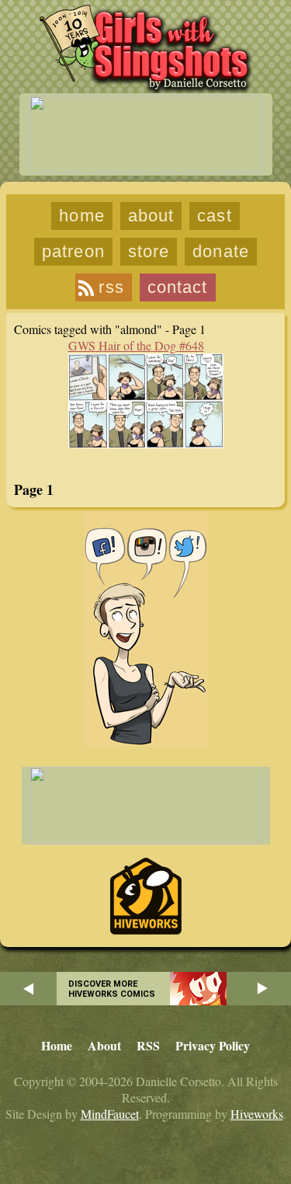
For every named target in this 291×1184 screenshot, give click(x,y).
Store (149, 251)
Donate (220, 251)
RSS (111, 287)
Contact (177, 287)
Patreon (73, 251)
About (151, 215)
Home (81, 215)
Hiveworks (256, 1114)
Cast (214, 215)
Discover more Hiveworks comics (111, 989)
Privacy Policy (212, 1045)
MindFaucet (110, 1114)
